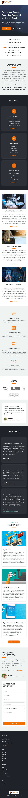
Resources (4, 756)
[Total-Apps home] (7, 2)
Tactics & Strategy (6, 776)
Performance (4, 771)
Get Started (6, 28)
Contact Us (4, 758)
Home (3, 767)
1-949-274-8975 (19, 670)
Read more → (13, 128)
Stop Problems (5, 773)
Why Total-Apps (17, 28)
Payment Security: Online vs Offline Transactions (14, 623)
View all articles (14, 642)
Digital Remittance (7, 550)
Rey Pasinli (4, 754)
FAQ (2, 760)
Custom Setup (5, 769)
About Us (4, 752)
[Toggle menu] (25, 2)
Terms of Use (4, 785)
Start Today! (14, 723)
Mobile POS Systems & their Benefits (11, 588)
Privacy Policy (4, 783)
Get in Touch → (14, 226)
